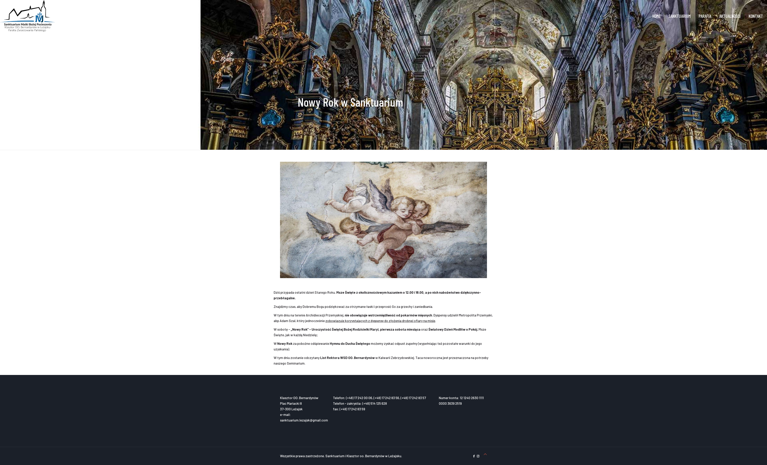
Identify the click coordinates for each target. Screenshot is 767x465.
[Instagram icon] (478, 456)
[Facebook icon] (473, 456)
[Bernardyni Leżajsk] (27, 16)
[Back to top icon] (485, 454)
